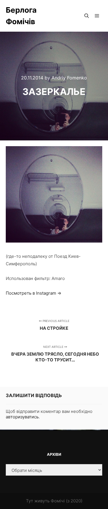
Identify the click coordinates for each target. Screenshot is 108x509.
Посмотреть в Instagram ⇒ (33, 293)
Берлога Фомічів (21, 15)
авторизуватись (22, 417)
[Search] (87, 16)
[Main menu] (97, 16)
